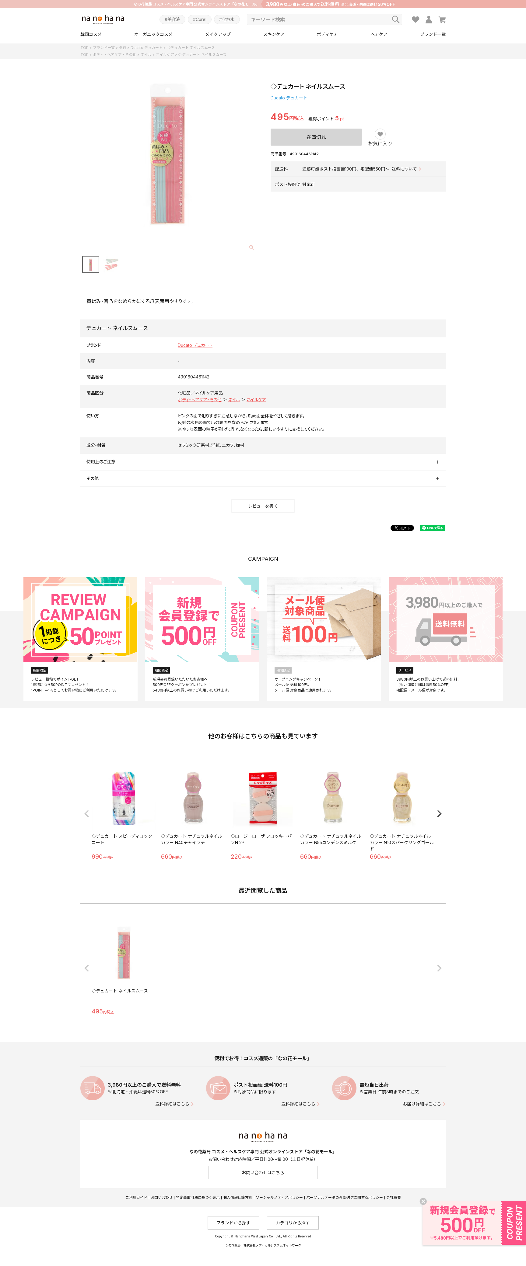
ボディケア (327, 34)
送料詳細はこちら (172, 1103)
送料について (404, 168)
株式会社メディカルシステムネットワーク (272, 1245)
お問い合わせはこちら (263, 1172)
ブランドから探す (233, 1222)
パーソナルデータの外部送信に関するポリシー (344, 1197)
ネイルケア (165, 54)
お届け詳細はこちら (422, 1103)
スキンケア (274, 34)
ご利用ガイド (136, 1197)
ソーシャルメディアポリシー (279, 1197)
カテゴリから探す (293, 1222)
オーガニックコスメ (153, 34)
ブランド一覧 (433, 34)
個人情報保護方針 (237, 1197)
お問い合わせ (162, 1197)
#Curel (199, 19)
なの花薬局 (232, 1245)
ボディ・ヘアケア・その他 (114, 54)
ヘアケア (378, 34)
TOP (84, 47)
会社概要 (393, 1197)
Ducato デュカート (147, 47)
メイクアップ (218, 34)
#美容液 (172, 19)
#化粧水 (227, 19)
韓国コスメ (91, 34)
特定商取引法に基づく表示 (198, 1197)
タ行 (122, 47)
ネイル (146, 54)
